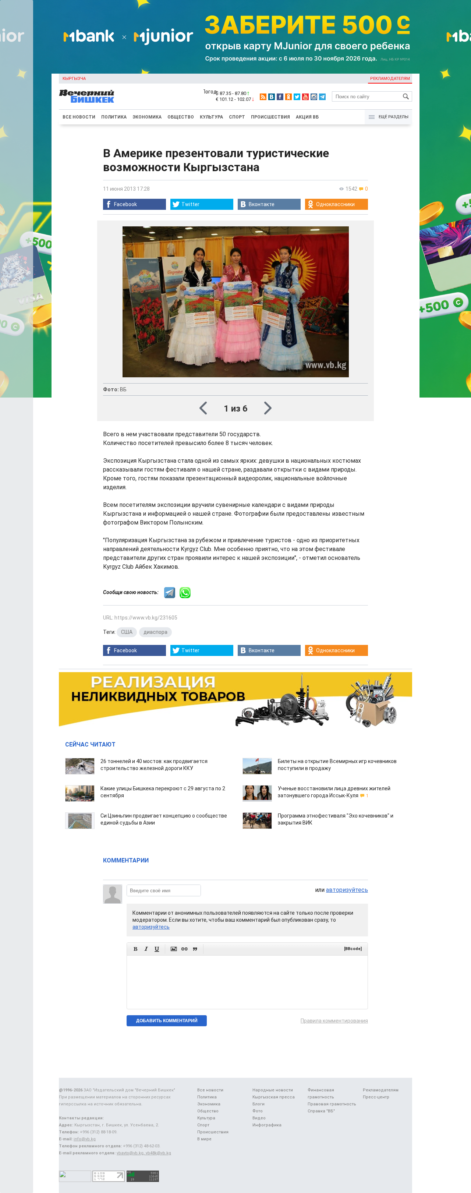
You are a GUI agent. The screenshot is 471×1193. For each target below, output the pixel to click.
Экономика (147, 117)
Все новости (79, 117)
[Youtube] (305, 96)
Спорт (237, 117)
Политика (114, 117)
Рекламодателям (390, 78)
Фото (257, 1111)
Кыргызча (74, 78)
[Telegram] (322, 96)
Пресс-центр (376, 1097)
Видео (259, 1118)
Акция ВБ (307, 117)
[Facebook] (280, 96)
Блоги (258, 1104)
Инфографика (266, 1125)
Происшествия (270, 117)
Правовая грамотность (332, 1104)
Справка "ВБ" (321, 1111)
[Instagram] (314, 96)
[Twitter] (297, 96)
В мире (204, 1139)
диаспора (155, 632)
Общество (180, 117)
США (126, 632)
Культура (211, 117)
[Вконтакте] (271, 96)
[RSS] (263, 96)
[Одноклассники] (288, 96)
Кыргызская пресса (273, 1097)
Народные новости (272, 1090)
